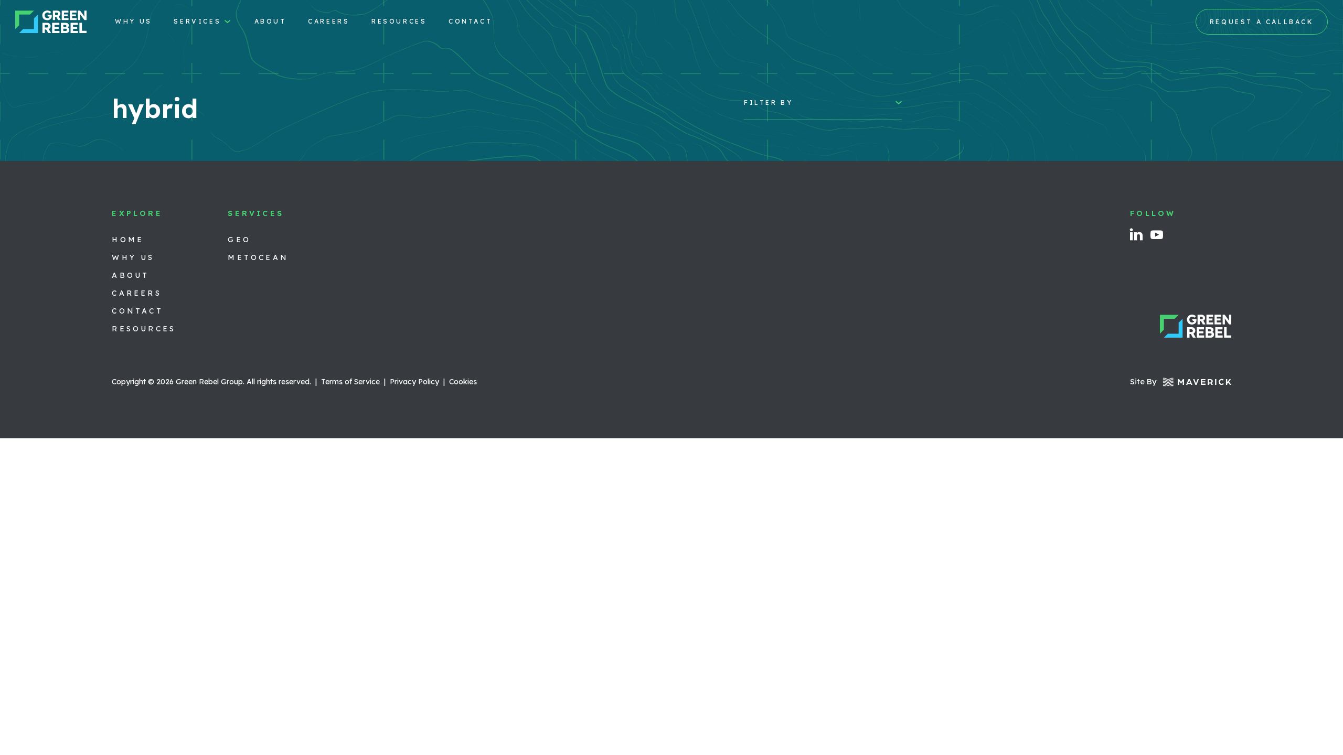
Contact (470, 21)
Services (197, 21)
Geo (239, 239)
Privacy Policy (414, 381)
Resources (399, 21)
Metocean (258, 257)
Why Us (133, 21)
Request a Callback (1262, 22)
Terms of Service (350, 381)
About (270, 21)
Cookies (463, 381)
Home (128, 239)
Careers (328, 21)
